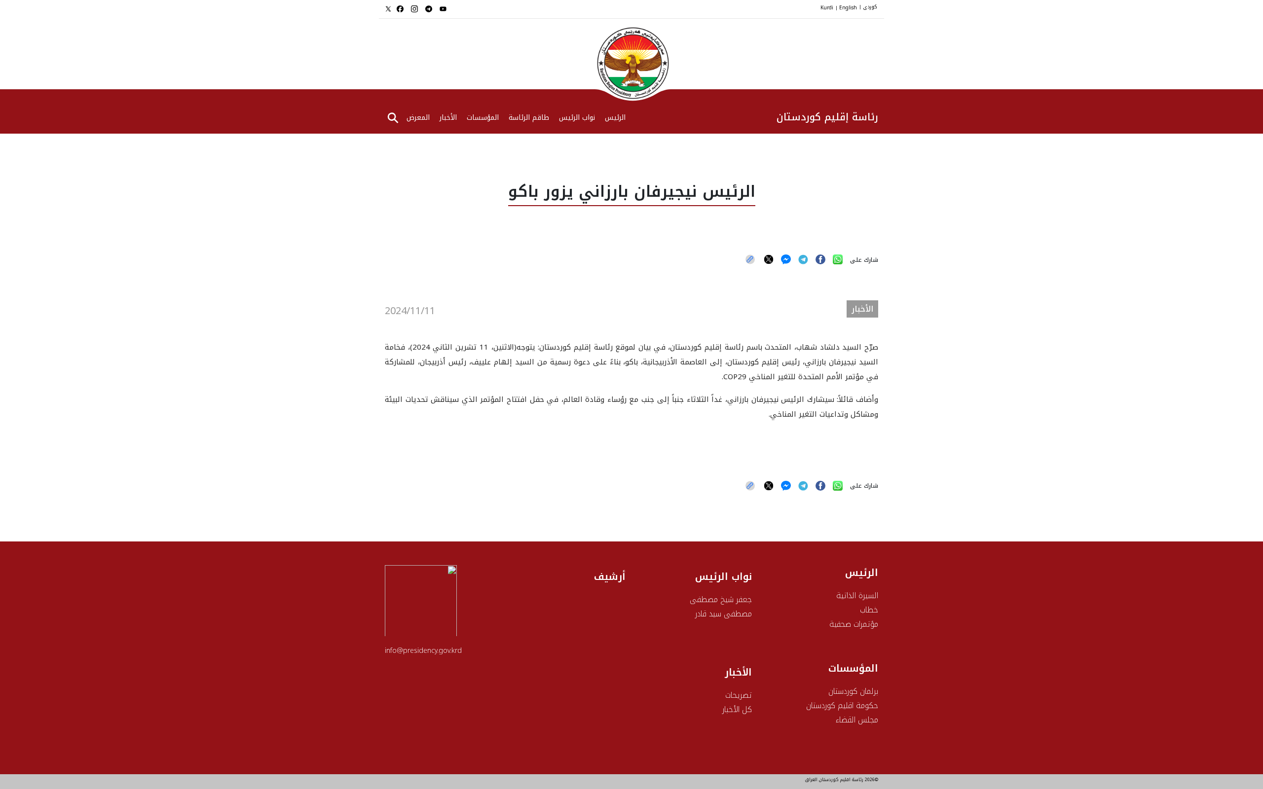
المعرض (418, 118)
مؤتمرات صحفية (853, 624)
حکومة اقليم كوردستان (842, 705)
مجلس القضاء (857, 719)
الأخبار (448, 118)
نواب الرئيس (577, 118)
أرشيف (610, 576)
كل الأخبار (737, 709)
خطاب (869, 609)
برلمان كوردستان (853, 691)
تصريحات (738, 695)
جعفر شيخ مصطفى (721, 599)
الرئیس (615, 118)
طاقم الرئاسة (529, 118)
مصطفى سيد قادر (723, 613)
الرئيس (861, 572)
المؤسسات (483, 118)
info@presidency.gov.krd (423, 650)
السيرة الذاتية (857, 595)
